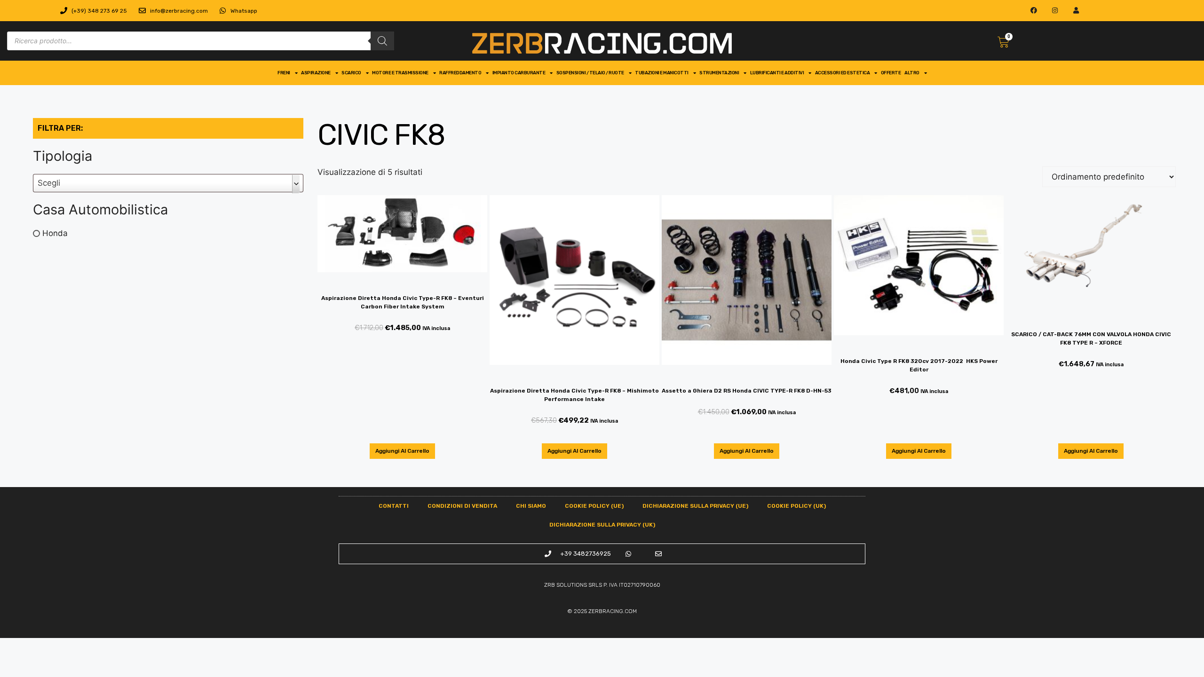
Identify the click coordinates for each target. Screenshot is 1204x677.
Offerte (891, 73)
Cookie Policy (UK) (796, 506)
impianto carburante (519, 73)
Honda (55, 233)
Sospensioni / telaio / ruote (590, 73)
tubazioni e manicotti (662, 73)
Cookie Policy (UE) (594, 506)
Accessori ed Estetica (842, 73)
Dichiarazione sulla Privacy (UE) (695, 506)
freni (283, 73)
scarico (351, 73)
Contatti (394, 506)
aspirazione (316, 73)
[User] (1075, 10)
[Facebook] (1034, 10)
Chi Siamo (531, 506)
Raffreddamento (460, 73)
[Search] (382, 40)
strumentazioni (719, 73)
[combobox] (168, 183)
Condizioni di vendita (462, 506)
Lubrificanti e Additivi (777, 73)
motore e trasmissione (400, 73)
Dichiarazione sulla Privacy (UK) (602, 524)
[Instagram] (1055, 10)
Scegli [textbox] (49, 183)
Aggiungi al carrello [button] (402, 451)
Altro (911, 73)
